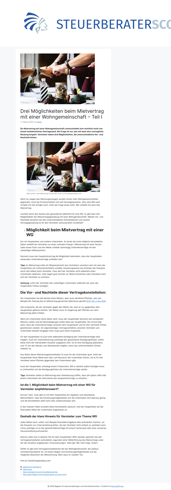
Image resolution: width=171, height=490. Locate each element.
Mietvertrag (27, 469)
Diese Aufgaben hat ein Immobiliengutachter (40, 472)
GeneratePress (117, 486)
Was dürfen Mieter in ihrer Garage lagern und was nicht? (45, 474)
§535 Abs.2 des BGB (96, 301)
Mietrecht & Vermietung (32, 467)
